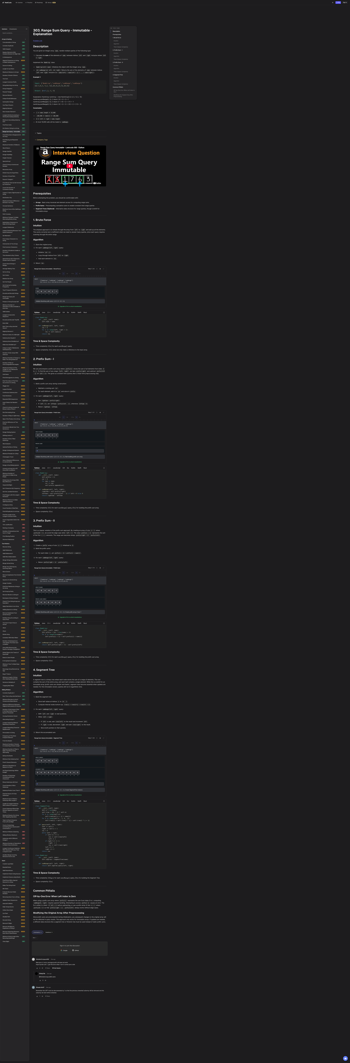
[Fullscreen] (96, 269)
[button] (37, 312)
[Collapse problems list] (26, 29)
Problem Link (37, 41)
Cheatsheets (13, 29)
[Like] (37, 968)
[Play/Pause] (63, 273)
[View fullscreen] (104, 312)
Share (47, 968)
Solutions (4, 29)
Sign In (345, 2)
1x (76, 273)
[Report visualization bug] (100, 269)
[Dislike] (42, 968)
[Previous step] (59, 273)
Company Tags (42, 140)
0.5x (72, 273)
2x (79, 273)
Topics (39, 133)
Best (34, 937)
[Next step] (67, 273)
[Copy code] (103, 316)
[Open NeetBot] (345, 1058)
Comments (37, 932)
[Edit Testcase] (103, 269)
